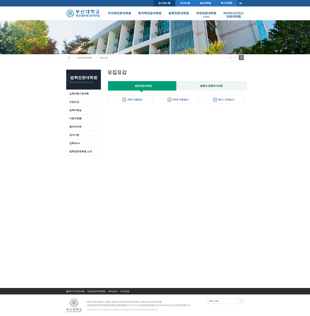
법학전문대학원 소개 (80, 151)
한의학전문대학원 (149, 13)
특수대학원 (226, 3)
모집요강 (74, 102)
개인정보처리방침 (96, 291)
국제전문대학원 (206, 14)
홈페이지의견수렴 (75, 291)
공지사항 (74, 135)
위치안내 (112, 291)
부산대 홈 (185, 3)
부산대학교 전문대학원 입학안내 (82, 13)
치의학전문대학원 (119, 13)
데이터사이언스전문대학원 (233, 14)
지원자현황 (75, 118)
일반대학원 (205, 3)
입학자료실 (75, 110)
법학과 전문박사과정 (211, 86)
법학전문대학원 (179, 13)
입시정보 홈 (164, 3)
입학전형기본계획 (79, 93)
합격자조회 (75, 126)
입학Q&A (74, 143)
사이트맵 (124, 291)
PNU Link (213, 301)
